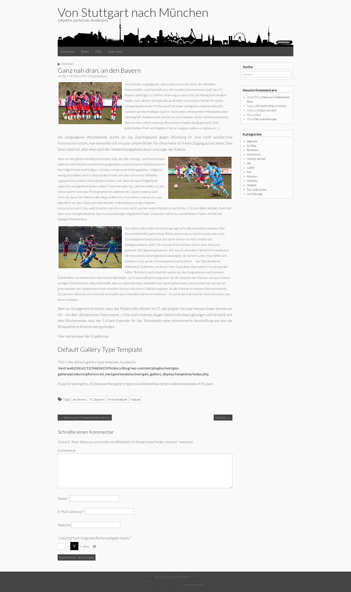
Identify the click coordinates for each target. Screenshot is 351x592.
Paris (258, 114)
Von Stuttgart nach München (133, 12)
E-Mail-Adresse (71, 511)
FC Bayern (97, 399)
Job (249, 163)
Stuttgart (251, 185)
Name (63, 498)
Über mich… (116, 51)
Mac (249, 172)
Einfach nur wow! (267, 110)
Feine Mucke (253, 154)
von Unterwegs (255, 194)
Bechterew (252, 150)
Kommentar (67, 450)
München (67, 64)
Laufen (250, 167)
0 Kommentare (98, 76)
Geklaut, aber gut (256, 158)
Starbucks (252, 180)
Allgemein (252, 141)
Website (64, 525)
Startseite (68, 51)
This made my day (256, 189)
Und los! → (223, 417)
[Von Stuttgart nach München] (175, 30)
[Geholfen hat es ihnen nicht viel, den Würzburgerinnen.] (90, 268)
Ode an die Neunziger (265, 119)
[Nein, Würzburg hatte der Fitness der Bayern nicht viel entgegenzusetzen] (199, 198)
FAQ (98, 51)
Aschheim (79, 399)
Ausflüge (251, 145)
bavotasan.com (194, 585)
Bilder (85, 51)
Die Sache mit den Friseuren (271, 106)
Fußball (135, 399)
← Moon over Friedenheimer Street (85, 417)
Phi (64, 76)
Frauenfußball (117, 399)
